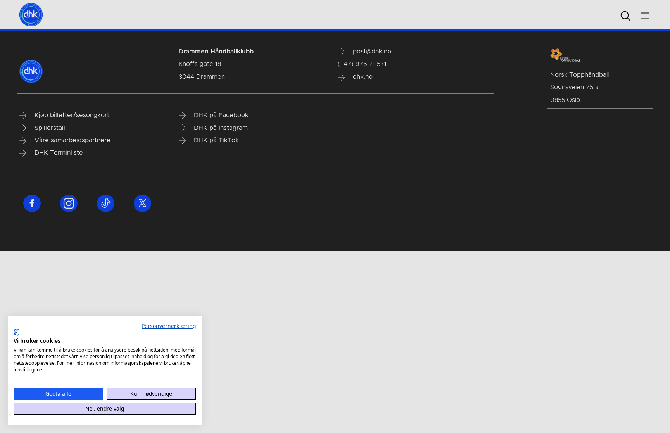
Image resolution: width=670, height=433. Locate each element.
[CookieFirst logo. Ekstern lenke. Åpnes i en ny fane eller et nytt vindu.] (16, 332)
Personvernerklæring (169, 325)
